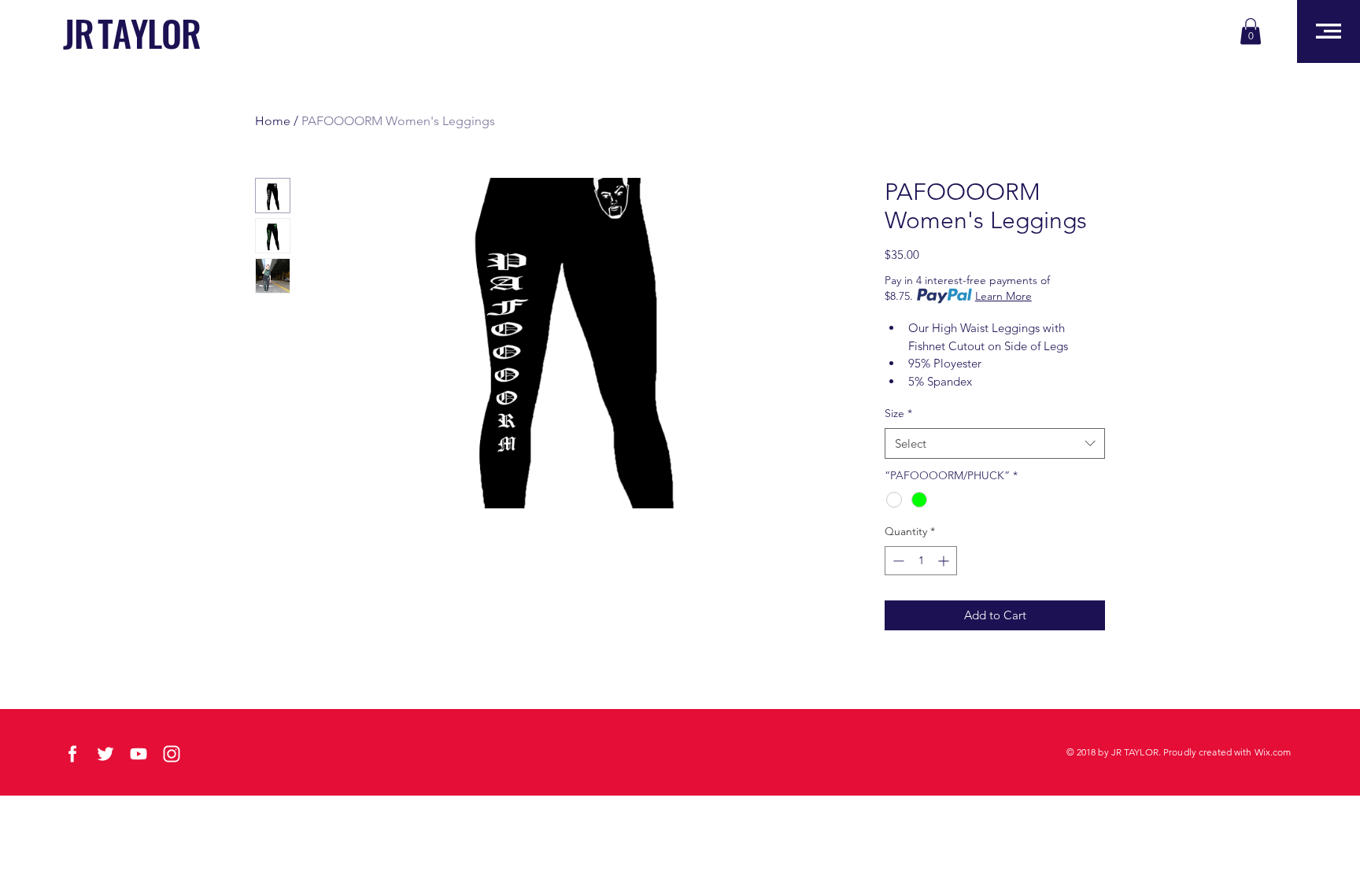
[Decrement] (897, 560)
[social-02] (72, 754)
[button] (1251, 31)
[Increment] (945, 560)
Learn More (1003, 296)
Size (898, 413)
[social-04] (138, 754)
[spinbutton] (921, 560)
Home (272, 120)
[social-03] (171, 754)
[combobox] (995, 443)
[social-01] (105, 754)
